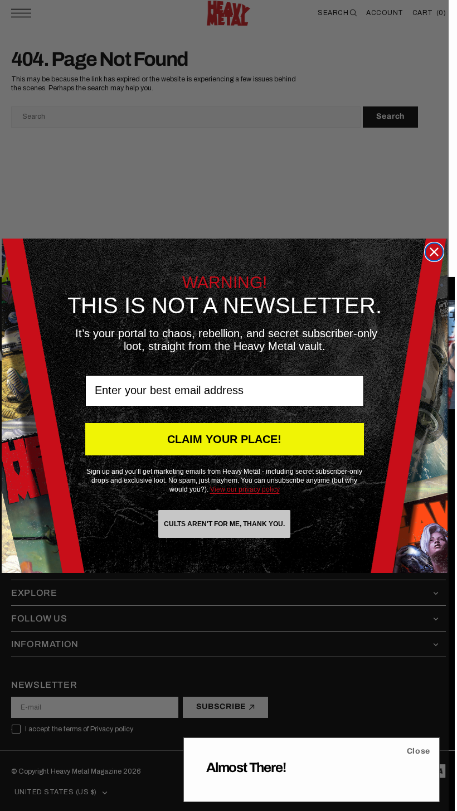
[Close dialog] (434, 252)
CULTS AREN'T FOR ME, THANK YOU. (224, 524)
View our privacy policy (245, 489)
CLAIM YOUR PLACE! (224, 439)
